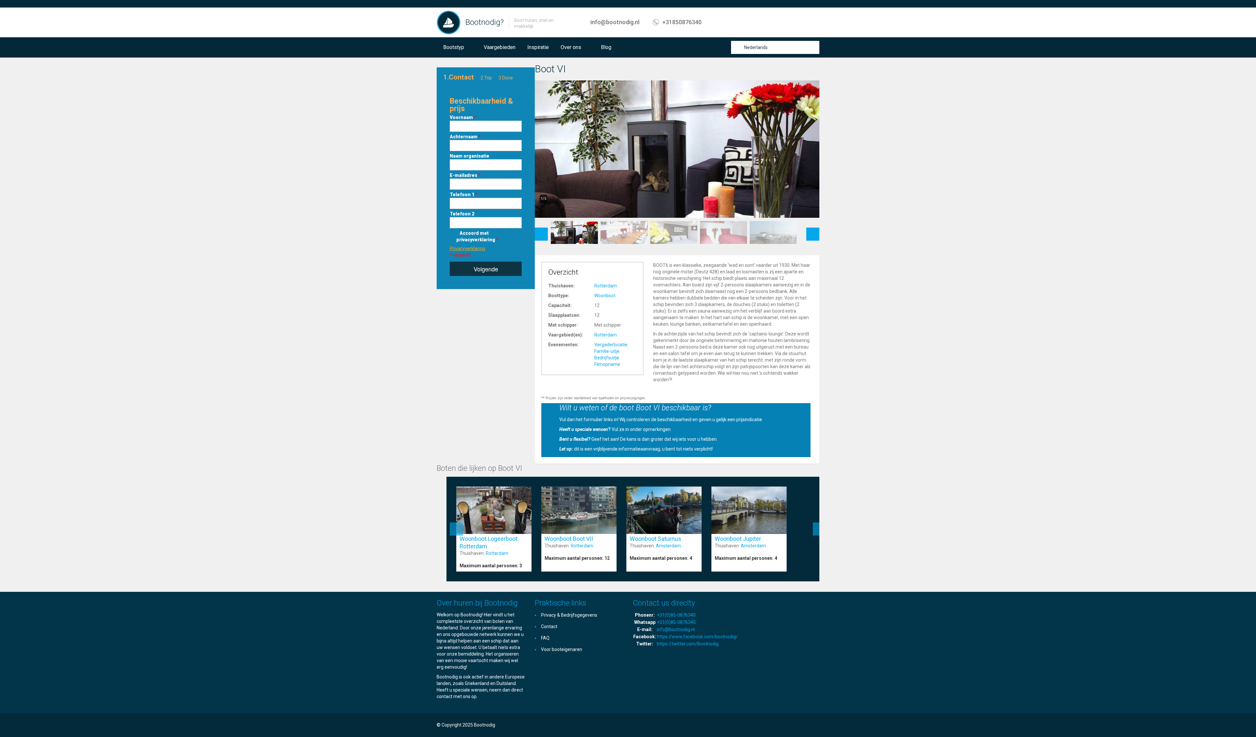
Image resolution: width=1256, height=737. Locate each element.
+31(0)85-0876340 (676, 615)
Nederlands (756, 47)
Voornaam (463, 117)
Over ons (571, 47)
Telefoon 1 (464, 194)
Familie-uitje (606, 351)
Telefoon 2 (462, 213)
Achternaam (465, 136)
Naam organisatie (469, 156)
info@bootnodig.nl (614, 22)
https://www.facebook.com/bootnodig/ (697, 636)
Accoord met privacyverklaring (477, 236)
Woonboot (605, 295)
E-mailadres (465, 175)
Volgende (486, 269)
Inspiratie (538, 47)
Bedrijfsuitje (606, 357)
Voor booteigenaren (561, 649)
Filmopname (607, 364)
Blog (606, 47)
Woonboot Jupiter (738, 538)
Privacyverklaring (467, 248)
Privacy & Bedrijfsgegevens (569, 615)
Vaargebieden (499, 47)
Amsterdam (668, 545)
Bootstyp (453, 47)
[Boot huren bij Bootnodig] (449, 22)
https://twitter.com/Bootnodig (688, 643)
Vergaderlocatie (610, 344)
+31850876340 (682, 22)
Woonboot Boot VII (569, 538)
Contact (549, 626)
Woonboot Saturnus (655, 538)
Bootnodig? (484, 22)
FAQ (545, 638)
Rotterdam (605, 285)
